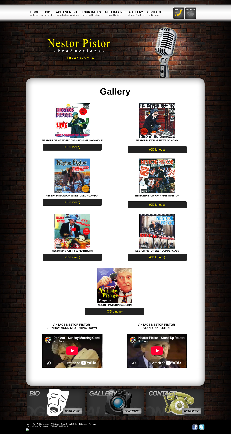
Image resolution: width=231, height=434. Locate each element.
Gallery (75, 424)
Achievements (43, 424)
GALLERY (136, 12)
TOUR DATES (91, 12)
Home (28, 424)
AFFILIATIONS (115, 12)
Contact (83, 424)
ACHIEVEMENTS (67, 12)
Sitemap (92, 424)
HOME (34, 12)
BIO (47, 12)
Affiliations (55, 424)
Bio (34, 424)
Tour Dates (66, 424)
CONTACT (154, 12)
